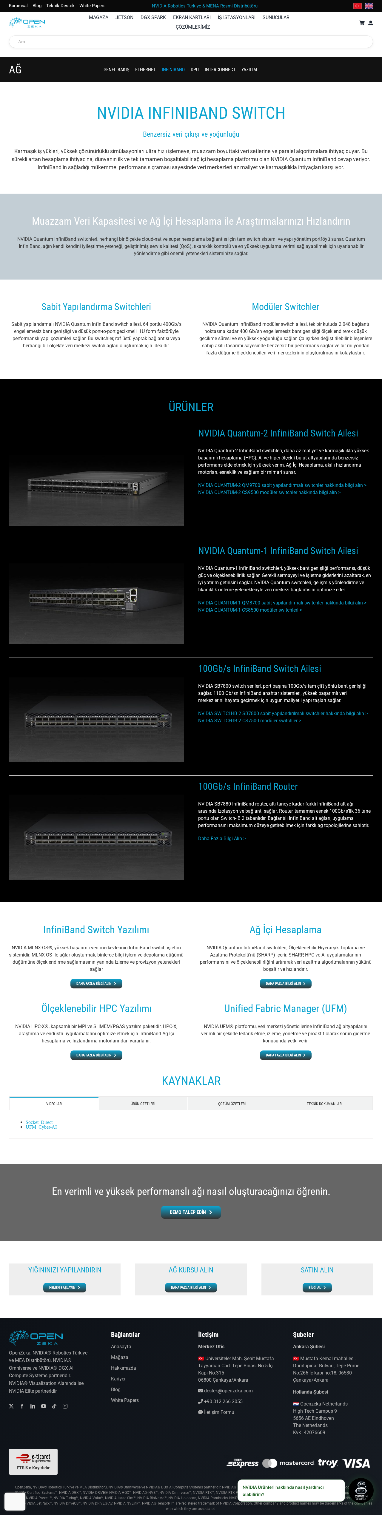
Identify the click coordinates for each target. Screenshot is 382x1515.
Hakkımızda (123, 1368)
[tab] (54, 1103)
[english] (369, 4)
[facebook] (22, 1406)
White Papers (125, 1400)
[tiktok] (54, 1406)
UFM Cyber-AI (41, 1126)
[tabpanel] (191, 1124)
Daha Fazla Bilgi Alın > (222, 838)
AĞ (15, 70)
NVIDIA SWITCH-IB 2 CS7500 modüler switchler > (249, 720)
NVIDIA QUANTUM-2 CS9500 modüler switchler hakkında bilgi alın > (269, 492)
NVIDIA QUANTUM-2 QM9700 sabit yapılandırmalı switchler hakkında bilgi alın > (282, 485)
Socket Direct (39, 1121)
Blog (116, 1389)
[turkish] (357, 4)
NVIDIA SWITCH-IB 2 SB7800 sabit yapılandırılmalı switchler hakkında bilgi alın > (283, 713)
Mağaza (119, 1357)
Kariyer (118, 1379)
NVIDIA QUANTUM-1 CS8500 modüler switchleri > (250, 610)
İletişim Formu (218, 1412)
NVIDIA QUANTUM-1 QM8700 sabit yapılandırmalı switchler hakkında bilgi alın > (282, 603)
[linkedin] (32, 1406)
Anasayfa (121, 1346)
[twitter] (11, 1406)
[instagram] (65, 1406)
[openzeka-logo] (27, 19)
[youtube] (43, 1406)
